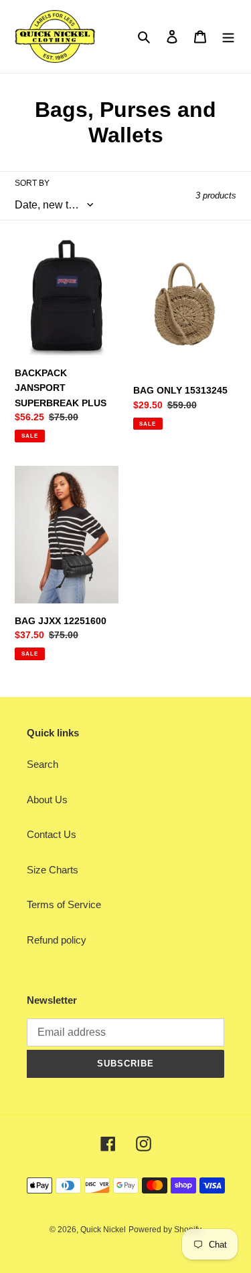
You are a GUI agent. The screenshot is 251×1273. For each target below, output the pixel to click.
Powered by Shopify (165, 1229)
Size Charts (52, 869)
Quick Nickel (103, 1229)
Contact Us (51, 834)
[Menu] (228, 36)
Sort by (32, 183)
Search (42, 764)
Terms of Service (64, 904)
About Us (47, 799)
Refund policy (56, 940)
